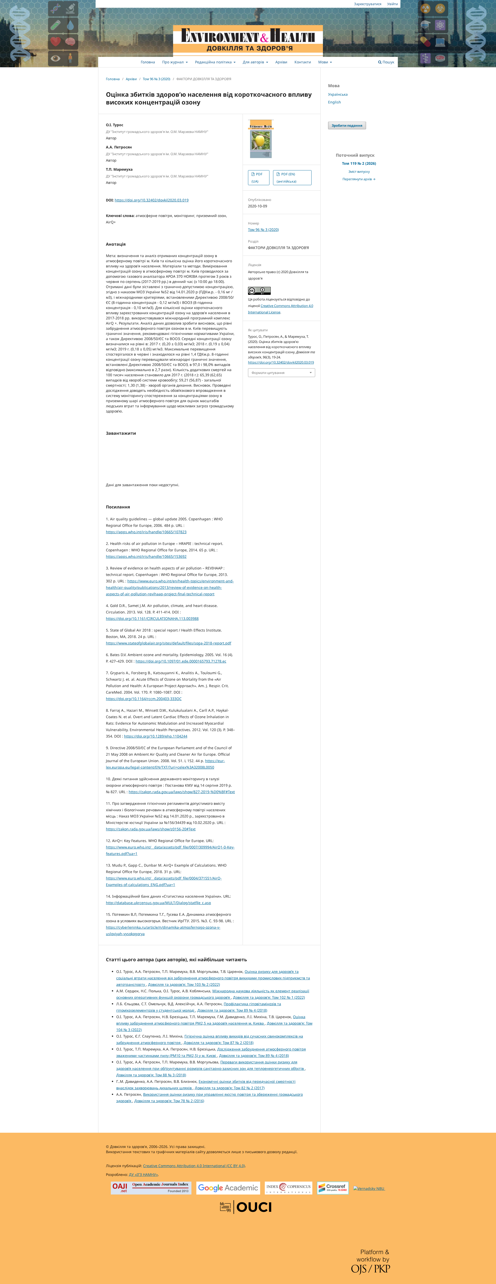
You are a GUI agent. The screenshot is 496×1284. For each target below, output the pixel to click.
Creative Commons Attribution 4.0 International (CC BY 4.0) (194, 1165)
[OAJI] (151, 1189)
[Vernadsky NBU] (369, 1188)
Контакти (303, 61)
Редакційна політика (214, 61)
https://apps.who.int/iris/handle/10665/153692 (146, 556)
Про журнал (173, 61)
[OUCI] (246, 1207)
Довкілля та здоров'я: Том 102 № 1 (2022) (269, 997)
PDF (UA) (257, 178)
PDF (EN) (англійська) (286, 178)
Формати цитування (268, 372)
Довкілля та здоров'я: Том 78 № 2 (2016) (169, 1100)
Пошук (388, 61)
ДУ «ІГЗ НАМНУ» (143, 1174)
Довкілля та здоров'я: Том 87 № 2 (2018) (218, 1042)
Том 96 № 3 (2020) (156, 79)
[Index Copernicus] (288, 1189)
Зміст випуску (359, 171)
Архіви (281, 61)
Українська (338, 94)
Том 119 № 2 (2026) (359, 163)
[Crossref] (333, 1189)
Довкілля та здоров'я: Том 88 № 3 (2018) (151, 1074)
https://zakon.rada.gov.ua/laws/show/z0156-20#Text (151, 829)
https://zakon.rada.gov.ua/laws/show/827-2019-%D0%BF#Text (182, 791)
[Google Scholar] (228, 1189)
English (334, 102)
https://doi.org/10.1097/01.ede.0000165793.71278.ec (181, 661)
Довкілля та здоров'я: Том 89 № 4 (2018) (232, 1010)
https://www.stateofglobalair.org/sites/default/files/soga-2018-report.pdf (168, 643)
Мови (323, 61)
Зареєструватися (367, 4)
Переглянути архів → (359, 179)
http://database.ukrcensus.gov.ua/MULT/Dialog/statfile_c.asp (158, 902)
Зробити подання (347, 125)
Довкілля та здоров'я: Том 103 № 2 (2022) (184, 984)
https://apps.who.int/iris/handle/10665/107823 (146, 531)
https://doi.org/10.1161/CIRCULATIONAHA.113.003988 (152, 618)
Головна (148, 61)
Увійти (392, 4)
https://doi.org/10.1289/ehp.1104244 (155, 736)
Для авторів (254, 61)
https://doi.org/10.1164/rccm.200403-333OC (144, 698)
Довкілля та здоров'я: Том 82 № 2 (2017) (230, 1087)
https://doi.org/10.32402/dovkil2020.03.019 (152, 200)
